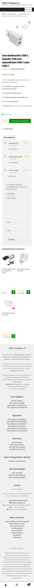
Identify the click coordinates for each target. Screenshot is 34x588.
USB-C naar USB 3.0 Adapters (17, 475)
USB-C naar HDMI (17, 473)
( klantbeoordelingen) (18, 69)
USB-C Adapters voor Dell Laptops (17, 430)
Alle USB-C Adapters (17, 400)
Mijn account (5, 585)
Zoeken (17, 585)
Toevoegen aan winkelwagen (20, 121)
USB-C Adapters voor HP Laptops (17, 428)
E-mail (8, 230)
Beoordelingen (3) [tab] (9, 137)
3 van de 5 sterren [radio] (10, 195)
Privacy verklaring (17, 530)
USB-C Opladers (12, 14)
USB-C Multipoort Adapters (17, 447)
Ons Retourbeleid (17, 528)
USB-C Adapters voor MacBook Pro (17, 424)
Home (5, 14)
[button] (29, 22)
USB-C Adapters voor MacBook (17, 419)
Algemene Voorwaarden (17, 526)
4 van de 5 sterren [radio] (12, 195)
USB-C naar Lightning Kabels (17, 477)
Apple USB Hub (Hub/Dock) (17, 449)
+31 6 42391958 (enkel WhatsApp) (18, 500)
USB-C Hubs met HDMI (17, 444)
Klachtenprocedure (17, 533)
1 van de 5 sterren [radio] (7, 195)
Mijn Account (17, 535)
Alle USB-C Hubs (17, 442)
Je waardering (11, 193)
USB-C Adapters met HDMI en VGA (17, 407)
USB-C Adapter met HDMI (17, 403)
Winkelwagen (17, 537)
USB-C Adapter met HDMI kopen (17, 405)
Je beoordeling (11, 198)
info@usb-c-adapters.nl (17, 503)
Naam (8, 222)
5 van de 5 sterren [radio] (13, 195)
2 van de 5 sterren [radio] (9, 195)
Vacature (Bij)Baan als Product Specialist (17, 521)
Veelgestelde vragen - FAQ (17, 523)
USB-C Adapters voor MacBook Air (17, 421)
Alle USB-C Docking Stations (17, 461)
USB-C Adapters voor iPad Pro (17, 426)
